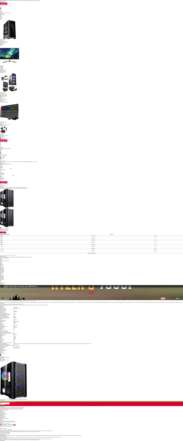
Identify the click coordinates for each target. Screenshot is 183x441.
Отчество (1, 166)
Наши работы (25, 0)
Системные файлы (3, 434)
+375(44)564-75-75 (3, 4)
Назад (1, 440)
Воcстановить (2, 178)
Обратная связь (30, 0)
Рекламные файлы (3, 436)
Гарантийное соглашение (4, 418)
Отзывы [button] (1, 351)
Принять (8, 432)
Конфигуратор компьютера (4, 0)
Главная (1, 184)
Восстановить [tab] (2, 173)
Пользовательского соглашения (95, 405)
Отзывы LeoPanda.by (19, 0)
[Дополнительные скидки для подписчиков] (1, 425)
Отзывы (1, 420)
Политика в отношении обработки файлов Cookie (8, 421)
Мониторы (2, 412)
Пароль (1, 162)
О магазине (35, 0)
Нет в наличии (2, 231)
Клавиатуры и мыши (3, 414)
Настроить (5, 432)
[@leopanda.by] (6, 5)
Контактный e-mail (3, 163)
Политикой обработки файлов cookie (33, 431)
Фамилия (1, 165)
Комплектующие (2, 413)
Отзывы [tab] (1, 283)
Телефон (1, 164)
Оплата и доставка (3, 416)
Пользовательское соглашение (5, 423)
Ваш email (2, 174)
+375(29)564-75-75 (3, 3)
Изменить (1, 167)
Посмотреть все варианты (91, 253)
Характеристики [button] (2, 284)
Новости (1, 422)
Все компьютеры (2, 411)
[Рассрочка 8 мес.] (14, 425)
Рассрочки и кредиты (12, 0)
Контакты (38, 0)
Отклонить (2, 432)
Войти (1, 176)
